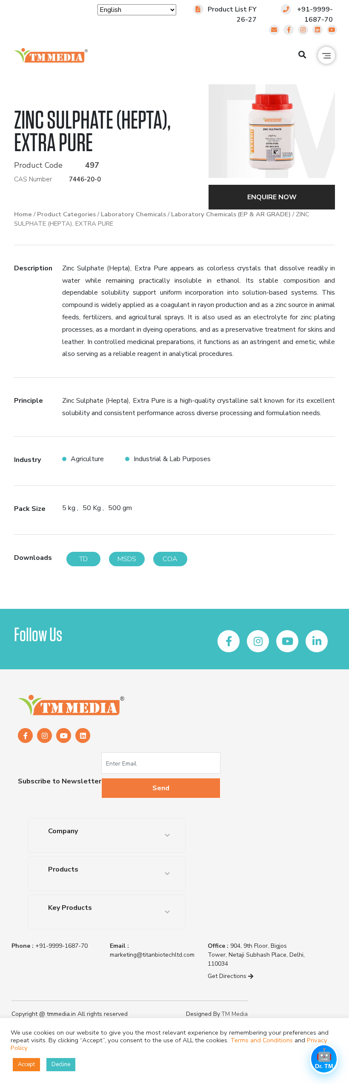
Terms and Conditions (261, 1040)
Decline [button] (60, 1064)
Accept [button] (26, 1064)
